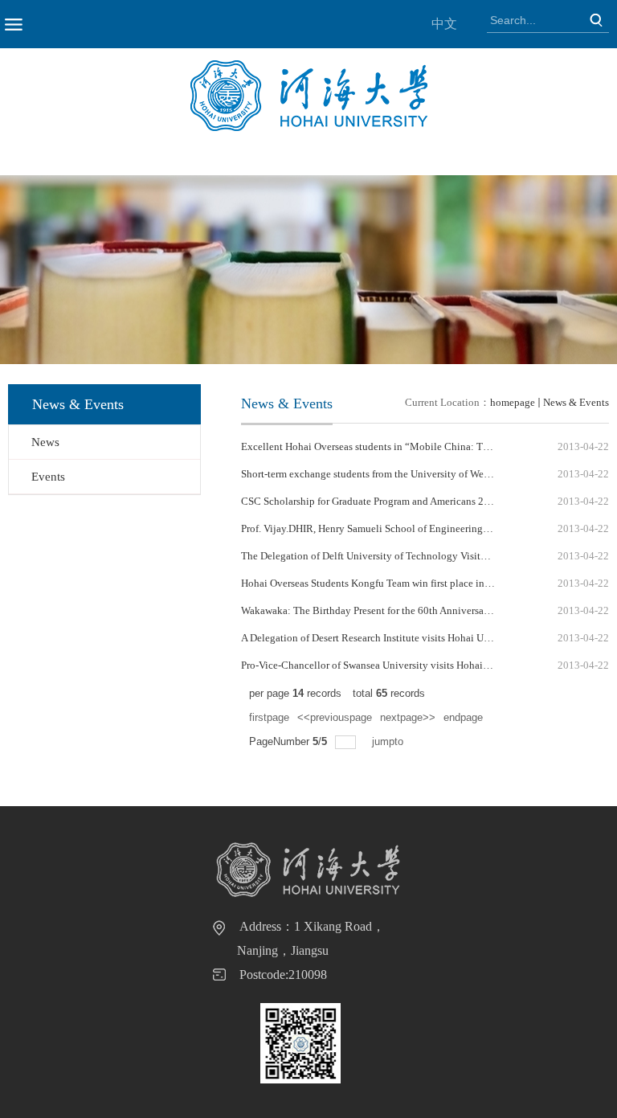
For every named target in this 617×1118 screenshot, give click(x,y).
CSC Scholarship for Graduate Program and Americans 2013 (371, 501)
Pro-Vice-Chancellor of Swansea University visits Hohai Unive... (380, 665)
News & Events (576, 402)
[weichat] (300, 1043)
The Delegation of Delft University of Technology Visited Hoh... (380, 556)
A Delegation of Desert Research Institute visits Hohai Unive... (375, 638)
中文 (444, 24)
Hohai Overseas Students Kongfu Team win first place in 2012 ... (380, 583)
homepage (512, 402)
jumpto (389, 741)
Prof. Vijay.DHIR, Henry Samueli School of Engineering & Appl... (382, 528)
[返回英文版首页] (308, 65)
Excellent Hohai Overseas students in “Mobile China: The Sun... (380, 446)
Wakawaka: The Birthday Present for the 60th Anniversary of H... (381, 610)
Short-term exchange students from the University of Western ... (377, 474)
